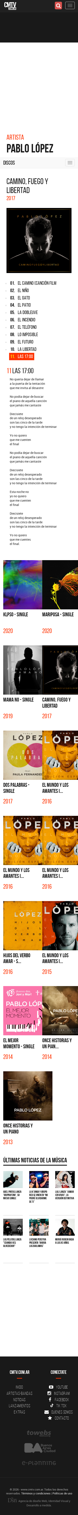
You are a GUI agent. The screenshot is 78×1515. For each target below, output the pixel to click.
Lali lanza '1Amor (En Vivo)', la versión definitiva (64, 1195)
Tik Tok (61, 1405)
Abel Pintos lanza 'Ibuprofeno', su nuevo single (12, 1195)
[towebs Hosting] (39, 1433)
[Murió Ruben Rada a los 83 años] (65, 1227)
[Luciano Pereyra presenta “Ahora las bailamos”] (39, 1227)
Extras (19, 1412)
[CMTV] (10, 5)
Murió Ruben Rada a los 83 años (64, 1241)
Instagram (62, 1393)
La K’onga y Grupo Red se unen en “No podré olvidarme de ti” (38, 1196)
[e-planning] (39, 1463)
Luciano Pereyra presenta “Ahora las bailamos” (37, 1243)
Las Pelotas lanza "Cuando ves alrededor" (12, 1243)
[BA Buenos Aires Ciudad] (39, 1448)
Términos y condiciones (35, 1493)
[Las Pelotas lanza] (13, 1227)
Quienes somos (62, 1412)
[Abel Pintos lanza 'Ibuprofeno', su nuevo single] (13, 1179)
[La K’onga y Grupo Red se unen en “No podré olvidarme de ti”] (39, 1179)
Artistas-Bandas (19, 1393)
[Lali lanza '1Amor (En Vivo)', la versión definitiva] (65, 1179)
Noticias (19, 1399)
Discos (9, 163)
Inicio (19, 1387)
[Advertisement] (39, 84)
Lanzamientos (19, 1405)
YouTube (62, 1387)
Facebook (62, 1399)
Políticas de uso (62, 1493)
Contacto (62, 1418)
